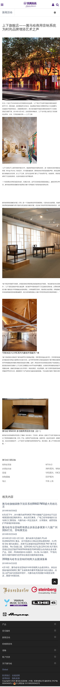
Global (5, 669)
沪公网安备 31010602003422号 (28, 683)
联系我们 (6, 675)
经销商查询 (7, 643)
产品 (4, 624)
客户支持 (6, 656)
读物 (4, 650)
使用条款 (6, 678)
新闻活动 (7, 12)
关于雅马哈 (7, 663)
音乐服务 (6, 630)
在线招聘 (16, 675)
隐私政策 (16, 678)
